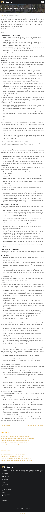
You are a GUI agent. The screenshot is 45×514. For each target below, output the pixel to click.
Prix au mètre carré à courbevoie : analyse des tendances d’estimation (17, 438)
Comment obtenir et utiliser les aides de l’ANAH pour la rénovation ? (17, 460)
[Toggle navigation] (42, 2)
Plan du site (22, 513)
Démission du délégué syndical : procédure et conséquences (15, 440)
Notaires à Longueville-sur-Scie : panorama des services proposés (35, 424)
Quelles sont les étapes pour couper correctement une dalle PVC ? (16, 458)
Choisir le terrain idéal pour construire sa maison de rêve (14, 442)
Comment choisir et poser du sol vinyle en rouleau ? (13, 456)
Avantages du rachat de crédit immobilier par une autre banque (15, 444)
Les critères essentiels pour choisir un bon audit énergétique (11, 424)
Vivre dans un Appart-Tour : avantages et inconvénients (14, 454)
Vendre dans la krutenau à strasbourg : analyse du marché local (16, 436)
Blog (2, 15)
